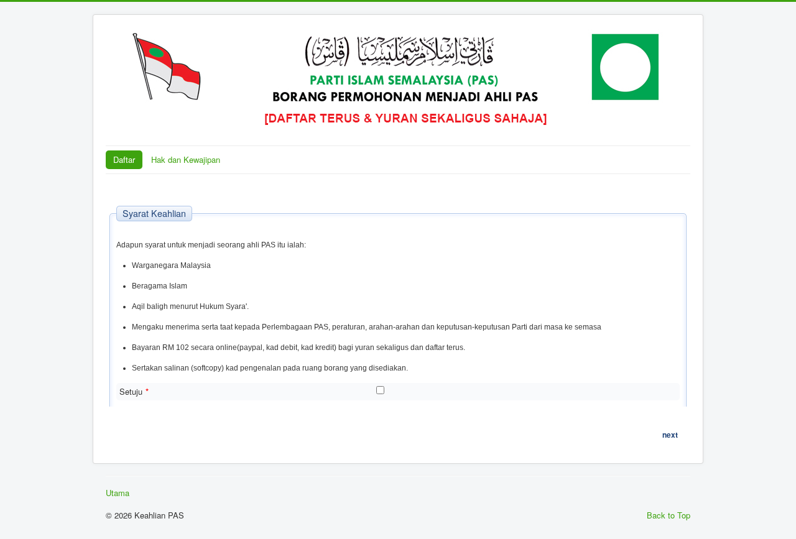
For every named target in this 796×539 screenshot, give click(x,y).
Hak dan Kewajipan (185, 159)
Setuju (134, 391)
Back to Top (668, 515)
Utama (117, 493)
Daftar (124, 159)
